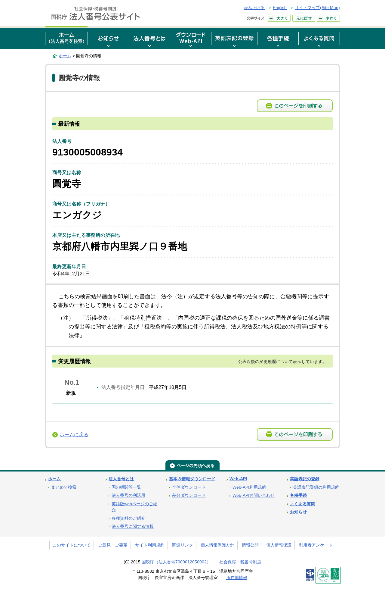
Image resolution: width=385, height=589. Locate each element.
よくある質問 (302, 504)
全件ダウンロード (189, 487)
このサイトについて (72, 545)
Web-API (238, 479)
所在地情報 (236, 577)
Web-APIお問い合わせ (254, 495)
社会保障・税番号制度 (240, 562)
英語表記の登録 (304, 479)
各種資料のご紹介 (128, 518)
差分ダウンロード (189, 495)
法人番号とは (121, 479)
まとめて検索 (63, 487)
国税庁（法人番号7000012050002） (176, 562)
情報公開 (250, 545)
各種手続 (298, 495)
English (280, 7)
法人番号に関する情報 (133, 526)
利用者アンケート (316, 545)
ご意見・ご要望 (113, 545)
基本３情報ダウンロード (192, 479)
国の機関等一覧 (126, 487)
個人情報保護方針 (217, 545)
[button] (108, 37)
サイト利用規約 (150, 545)
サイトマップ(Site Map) (317, 7)
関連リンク (182, 545)
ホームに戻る (74, 434)
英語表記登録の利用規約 (316, 487)
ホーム (65, 55)
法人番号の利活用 (128, 495)
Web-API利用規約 (249, 487)
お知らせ (298, 512)
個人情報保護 (278, 545)
